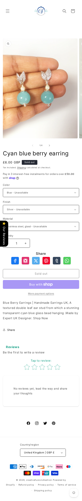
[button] (7, 11)
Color (6, 184)
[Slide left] (32, 145)
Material (8, 218)
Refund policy (26, 484)
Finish (6, 201)
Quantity (8, 235)
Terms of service (66, 484)
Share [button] (11, 329)
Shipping (21, 167)
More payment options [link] (41, 293)
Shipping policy (43, 490)
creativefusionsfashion (39, 480)
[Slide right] (49, 145)
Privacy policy (46, 484)
